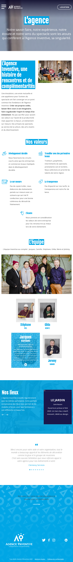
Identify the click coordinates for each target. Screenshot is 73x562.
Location (64, 7)
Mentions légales (40, 556)
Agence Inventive (15, 7)
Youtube (60, 537)
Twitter (44, 537)
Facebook (49, 537)
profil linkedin (25, 364)
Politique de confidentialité (55, 556)
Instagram (53, 537)
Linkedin (66, 537)
